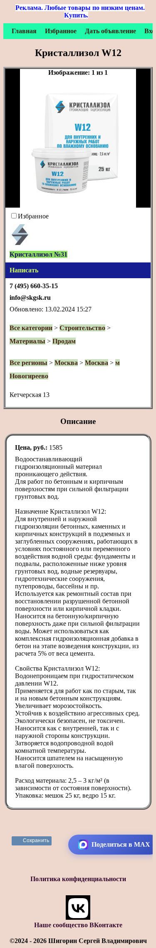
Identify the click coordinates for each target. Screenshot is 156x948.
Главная (24, 30)
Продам (64, 341)
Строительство (82, 327)
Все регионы (28, 362)
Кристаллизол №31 (38, 254)
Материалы (27, 341)
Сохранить (36, 840)
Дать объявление (110, 30)
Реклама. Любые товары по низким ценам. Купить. (80, 11)
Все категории (31, 327)
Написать (24, 270)
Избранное (61, 30)
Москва (66, 362)
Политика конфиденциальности (78, 878)
